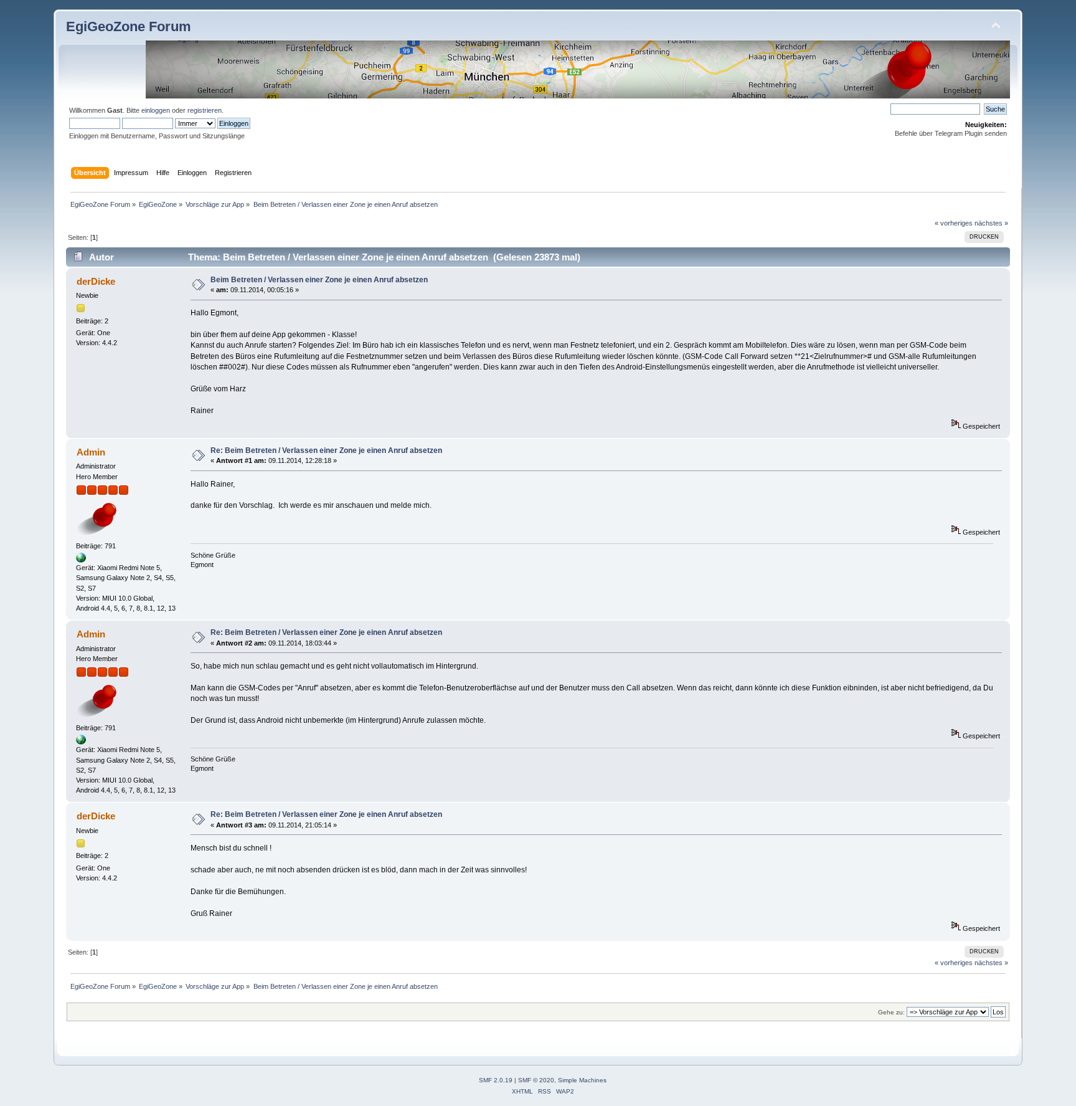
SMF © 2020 (536, 1080)
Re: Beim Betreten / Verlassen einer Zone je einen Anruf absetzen (326, 450)
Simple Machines (582, 1080)
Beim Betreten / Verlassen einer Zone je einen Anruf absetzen (319, 279)
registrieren (204, 110)
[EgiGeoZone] (81, 560)
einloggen (155, 110)
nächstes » (991, 223)
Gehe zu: (891, 1012)
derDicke (96, 281)
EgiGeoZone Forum (128, 26)
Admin (91, 452)
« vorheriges (954, 223)
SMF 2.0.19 (495, 1080)
